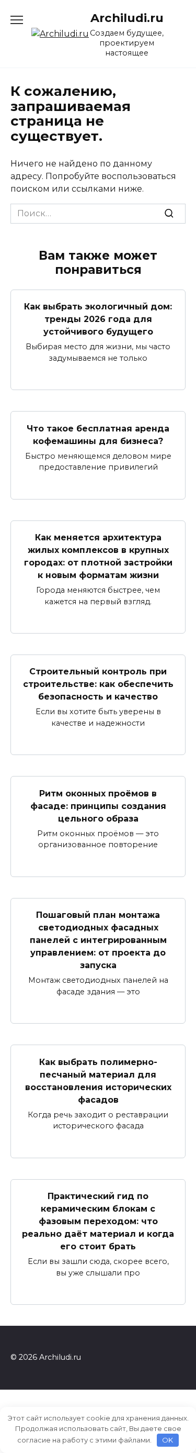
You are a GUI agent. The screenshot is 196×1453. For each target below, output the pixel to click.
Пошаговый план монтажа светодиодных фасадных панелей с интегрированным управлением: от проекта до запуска (98, 940)
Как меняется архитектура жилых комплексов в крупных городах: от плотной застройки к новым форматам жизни (98, 556)
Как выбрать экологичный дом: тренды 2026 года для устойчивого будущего (98, 319)
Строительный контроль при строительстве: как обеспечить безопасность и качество (98, 684)
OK (167, 1440)
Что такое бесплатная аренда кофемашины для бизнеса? (98, 434)
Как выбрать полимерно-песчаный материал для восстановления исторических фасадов (98, 1080)
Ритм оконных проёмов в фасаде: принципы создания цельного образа (98, 805)
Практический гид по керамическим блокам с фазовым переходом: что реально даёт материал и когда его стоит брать (98, 1221)
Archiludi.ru (127, 17)
